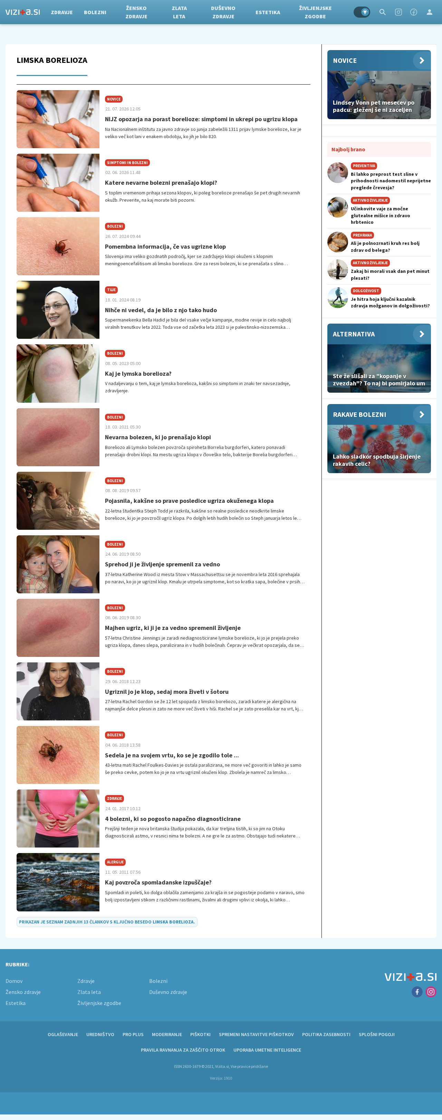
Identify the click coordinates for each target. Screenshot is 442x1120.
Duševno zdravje (223, 12)
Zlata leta (179, 12)
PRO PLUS (133, 1034)
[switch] (362, 12)
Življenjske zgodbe (315, 12)
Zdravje (62, 12)
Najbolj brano (348, 149)
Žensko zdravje (136, 12)
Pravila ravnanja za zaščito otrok (183, 1050)
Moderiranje (167, 1034)
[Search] (382, 12)
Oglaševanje (63, 1034)
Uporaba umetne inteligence (267, 1050)
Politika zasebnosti (326, 1034)
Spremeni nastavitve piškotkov (256, 1034)
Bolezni (95, 12)
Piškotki (200, 1034)
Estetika (268, 12)
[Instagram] (398, 12)
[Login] (429, 12)
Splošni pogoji (377, 1034)
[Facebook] (413, 12)
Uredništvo (100, 1034)
